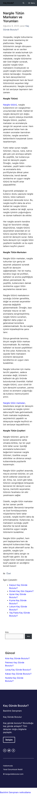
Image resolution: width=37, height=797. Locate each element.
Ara (6, 632)
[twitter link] (9, 750)
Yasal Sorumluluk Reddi (13, 769)
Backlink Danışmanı (12, 711)
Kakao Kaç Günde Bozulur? (18, 674)
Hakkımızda (8, 766)
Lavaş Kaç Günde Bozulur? (18, 669)
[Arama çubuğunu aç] (23, 3)
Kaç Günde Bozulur (12, 717)
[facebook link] (13, 750)
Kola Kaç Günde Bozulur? (17, 658)
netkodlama (25, 792)
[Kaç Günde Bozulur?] (8, 3)
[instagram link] (4, 750)
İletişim (9, 740)
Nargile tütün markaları (14, 403)
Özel (8, 573)
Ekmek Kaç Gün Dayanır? (21, 591)
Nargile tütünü (10, 105)
